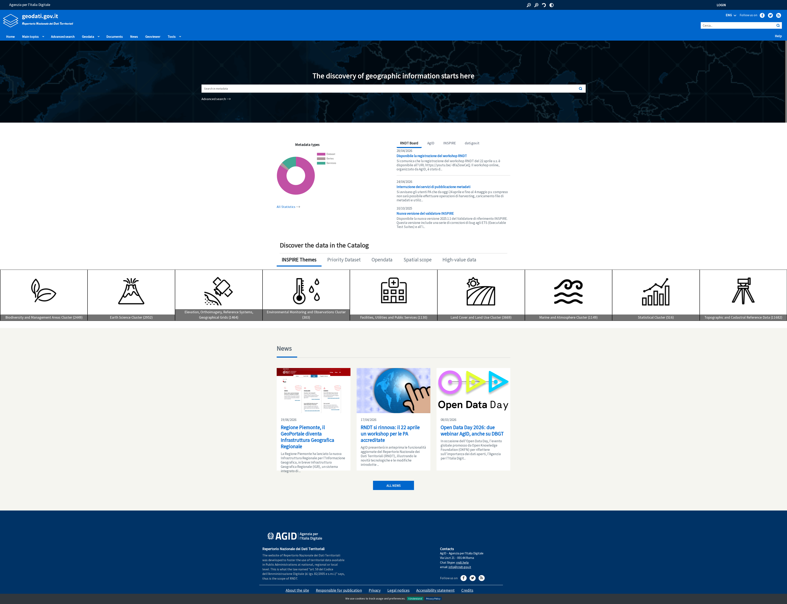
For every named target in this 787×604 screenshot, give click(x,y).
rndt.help (462, 562)
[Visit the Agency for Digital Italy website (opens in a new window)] (294, 536)
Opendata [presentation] (382, 259)
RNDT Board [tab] (409, 143)
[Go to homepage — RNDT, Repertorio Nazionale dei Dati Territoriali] (164, 20)
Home (10, 36)
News (134, 36)
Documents (114, 36)
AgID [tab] (430, 143)
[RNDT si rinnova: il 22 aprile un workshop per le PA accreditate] (393, 390)
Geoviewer (153, 36)
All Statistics (286, 207)
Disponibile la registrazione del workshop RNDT (432, 156)
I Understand (415, 598)
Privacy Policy (433, 598)
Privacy (375, 590)
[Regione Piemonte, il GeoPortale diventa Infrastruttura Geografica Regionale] (313, 390)
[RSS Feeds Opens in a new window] (778, 15)
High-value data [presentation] (459, 259)
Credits (467, 590)
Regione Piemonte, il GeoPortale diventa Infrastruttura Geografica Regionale (307, 437)
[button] (529, 5)
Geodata (88, 36)
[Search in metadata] (580, 88)
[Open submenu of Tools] (180, 35)
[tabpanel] (453, 189)
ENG (729, 15)
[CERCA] (778, 25)
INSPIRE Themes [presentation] (299, 259)
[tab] (299, 260)
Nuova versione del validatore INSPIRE (425, 213)
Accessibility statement (435, 590)
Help (779, 35)
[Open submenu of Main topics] (43, 35)
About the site (297, 590)
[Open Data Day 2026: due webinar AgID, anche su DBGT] (473, 390)
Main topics (30, 36)
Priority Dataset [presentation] (344, 259)
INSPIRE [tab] (449, 143)
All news (394, 485)
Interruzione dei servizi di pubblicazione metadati (433, 187)
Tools (172, 36)
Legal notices (398, 590)
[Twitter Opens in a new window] (770, 15)
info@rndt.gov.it (459, 567)
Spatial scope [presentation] (418, 259)
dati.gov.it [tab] (472, 143)
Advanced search (63, 36)
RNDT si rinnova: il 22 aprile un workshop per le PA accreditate (390, 433)
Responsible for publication (339, 590)
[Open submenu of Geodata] (98, 35)
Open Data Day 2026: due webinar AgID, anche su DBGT (472, 430)
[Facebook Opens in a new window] (762, 15)
